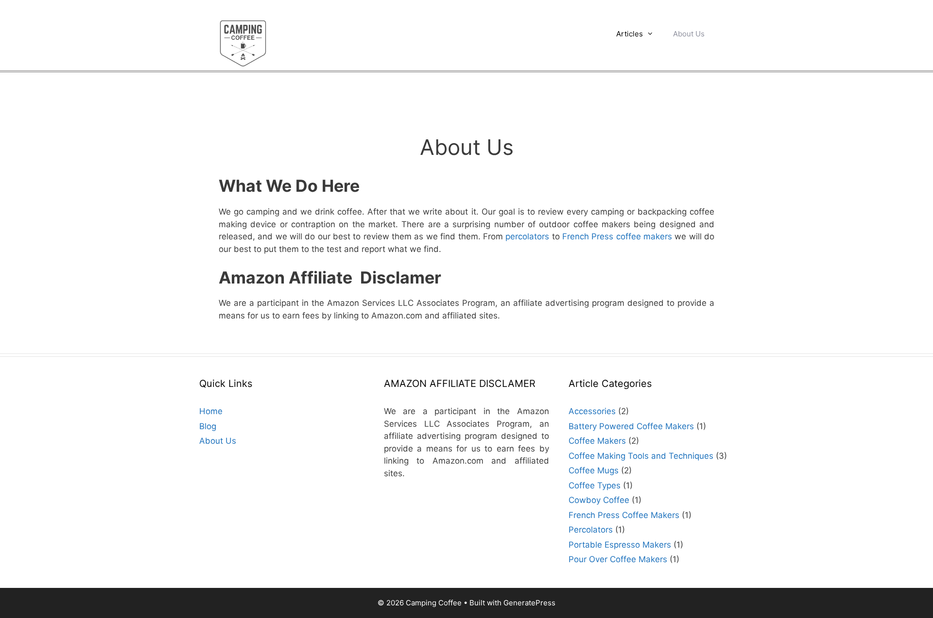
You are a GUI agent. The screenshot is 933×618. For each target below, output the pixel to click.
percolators (527, 236)
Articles (629, 33)
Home (211, 411)
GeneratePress (529, 602)
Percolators (591, 529)
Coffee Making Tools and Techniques (641, 456)
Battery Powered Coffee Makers (631, 426)
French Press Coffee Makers (624, 515)
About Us (689, 33)
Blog (207, 426)
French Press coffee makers (617, 236)
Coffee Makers (597, 441)
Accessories (592, 411)
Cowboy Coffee (599, 500)
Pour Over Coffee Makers (618, 559)
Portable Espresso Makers (620, 545)
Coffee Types (595, 485)
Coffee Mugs (594, 470)
